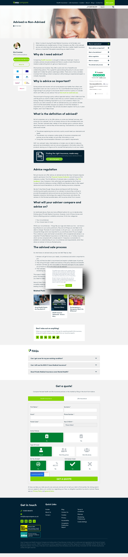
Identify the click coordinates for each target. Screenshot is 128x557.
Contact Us (99, 3)
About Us (21, 64)
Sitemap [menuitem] (80, 514)
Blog (92, 3)
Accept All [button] (69, 285)
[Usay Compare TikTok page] (57, 337)
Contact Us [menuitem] (64, 512)
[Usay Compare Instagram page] (41, 337)
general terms (49, 491)
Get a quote (109, 3)
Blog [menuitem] (62, 509)
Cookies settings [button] (61, 285)
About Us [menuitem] (48, 512)
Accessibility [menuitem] (65, 520)
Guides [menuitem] (47, 509)
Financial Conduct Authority (60, 177)
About (87, 3)
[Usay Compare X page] (49, 337)
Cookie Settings (82, 522)
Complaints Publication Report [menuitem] (65, 525)
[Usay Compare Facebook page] (37, 337)
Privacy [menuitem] (63, 518)
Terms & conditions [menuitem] (81, 510)
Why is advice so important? (97, 48)
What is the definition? (95, 52)
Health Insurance (62, 3)
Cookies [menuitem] (63, 515)
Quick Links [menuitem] (50, 504)
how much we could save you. (69, 93)
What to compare (94, 60)
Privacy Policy (37, 491)
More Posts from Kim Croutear (22, 59)
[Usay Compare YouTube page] (53, 337)
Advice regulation (94, 56)
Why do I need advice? (95, 44)
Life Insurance (73, 3)
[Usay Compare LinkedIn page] (45, 337)
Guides (81, 3)
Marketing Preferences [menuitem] (81, 518)
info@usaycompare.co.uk (30, 516)
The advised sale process (96, 64)
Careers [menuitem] (47, 515)
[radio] (46, 437)
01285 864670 (92, 7)
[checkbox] (64, 437)
